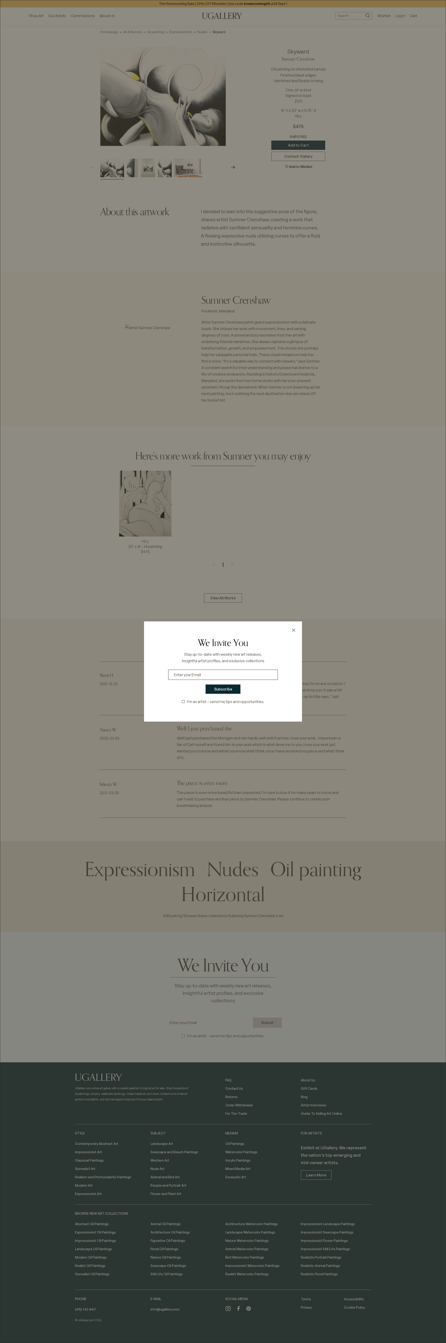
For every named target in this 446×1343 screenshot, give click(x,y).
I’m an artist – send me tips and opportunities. (225, 701)
